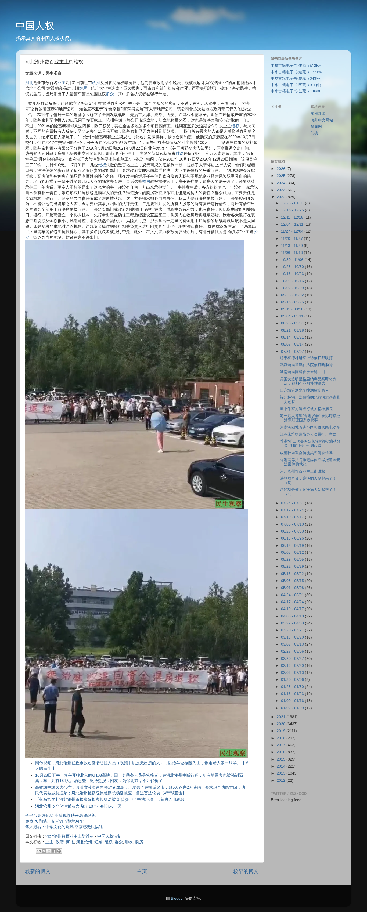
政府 (96, 83)
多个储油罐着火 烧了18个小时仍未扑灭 (78, 806)
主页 (142, 871)
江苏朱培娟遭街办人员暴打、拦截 (308, 434)
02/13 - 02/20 (293, 666)
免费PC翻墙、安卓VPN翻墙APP (54, 821)
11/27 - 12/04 (292, 231)
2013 (281, 773)
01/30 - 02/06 (293, 680)
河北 (29, 83)
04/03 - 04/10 (293, 616)
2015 (281, 759)
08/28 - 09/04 (293, 323)
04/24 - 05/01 (293, 595)
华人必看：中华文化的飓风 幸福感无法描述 (64, 827)
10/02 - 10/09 (293, 288)
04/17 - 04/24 (293, 602)
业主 (61, 83)
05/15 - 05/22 (293, 574)
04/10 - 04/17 (293, 609)
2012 (281, 781)
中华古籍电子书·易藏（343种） (297, 79)
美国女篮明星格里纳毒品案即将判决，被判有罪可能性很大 (308, 381)
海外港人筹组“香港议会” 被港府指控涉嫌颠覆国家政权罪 (310, 418)
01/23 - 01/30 (293, 687)
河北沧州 (84, 842)
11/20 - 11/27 (292, 239)
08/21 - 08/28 (293, 330)
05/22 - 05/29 (293, 566)
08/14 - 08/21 (293, 337)
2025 (281, 176)
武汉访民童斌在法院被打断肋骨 (306, 365)
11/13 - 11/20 (292, 246)
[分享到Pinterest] (59, 851)
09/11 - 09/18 (292, 309)
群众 (110, 94)
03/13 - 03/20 (293, 637)
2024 (281, 183)
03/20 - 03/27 (293, 630)
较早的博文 (246, 871)
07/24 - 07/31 (293, 503)
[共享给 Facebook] (54, 851)
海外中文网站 (322, 120)
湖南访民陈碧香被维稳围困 (302, 372)
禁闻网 (316, 127)
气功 (314, 133)
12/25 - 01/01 (293, 203)
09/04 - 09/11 (292, 316)
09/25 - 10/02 (293, 295)
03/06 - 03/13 (293, 644)
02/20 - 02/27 (293, 659)
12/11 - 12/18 (292, 217)
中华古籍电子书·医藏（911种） (297, 85)
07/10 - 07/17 (293, 517)
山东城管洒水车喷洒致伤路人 (304, 390)
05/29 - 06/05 (293, 560)
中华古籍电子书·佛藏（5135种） (298, 66)
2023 (281, 190)
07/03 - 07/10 (293, 524)
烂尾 (83, 88)
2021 (281, 717)
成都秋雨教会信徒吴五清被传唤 (306, 453)
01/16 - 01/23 (293, 694)
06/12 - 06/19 (293, 546)
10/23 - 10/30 (293, 267)
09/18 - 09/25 (293, 302)
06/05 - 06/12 (293, 553)
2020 (281, 724)
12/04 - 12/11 (292, 224)
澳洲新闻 (318, 114)
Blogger (177, 898)
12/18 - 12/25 (293, 210)
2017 (281, 745)
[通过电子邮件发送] (38, 851)
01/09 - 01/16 (293, 701)
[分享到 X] (49, 851)
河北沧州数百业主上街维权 (69, 836)
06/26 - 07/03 (293, 531)
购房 (146, 181)
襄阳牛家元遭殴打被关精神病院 (306, 409)
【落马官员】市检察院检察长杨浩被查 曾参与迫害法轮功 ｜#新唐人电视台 (110, 799)
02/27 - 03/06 (293, 651)
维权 (235, 126)
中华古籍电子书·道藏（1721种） (298, 72)
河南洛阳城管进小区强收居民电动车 (310, 427)
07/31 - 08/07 (293, 352)
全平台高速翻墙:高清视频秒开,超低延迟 (60, 815)
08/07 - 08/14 (293, 344)
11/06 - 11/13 (292, 253)
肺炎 (180, 153)
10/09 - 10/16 (293, 281)
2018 (281, 738)
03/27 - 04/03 (293, 623)
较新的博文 (38, 871)
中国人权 (35, 25)
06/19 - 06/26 (293, 538)
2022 (281, 197)
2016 (281, 752)
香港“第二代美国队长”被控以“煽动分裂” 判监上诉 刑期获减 (310, 443)
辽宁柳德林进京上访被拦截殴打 (306, 358)
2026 (281, 169)
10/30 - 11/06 (292, 260)
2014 (281, 766)
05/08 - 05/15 (293, 581)
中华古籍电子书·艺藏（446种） (297, 91)
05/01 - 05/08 (293, 588)
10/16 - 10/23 (293, 274)
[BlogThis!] (43, 851)
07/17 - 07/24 (293, 510)
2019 (281, 731)
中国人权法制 (109, 836)
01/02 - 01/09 (293, 708)
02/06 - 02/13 (293, 673)
